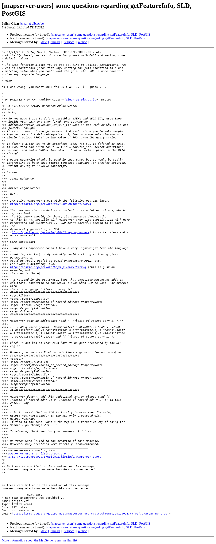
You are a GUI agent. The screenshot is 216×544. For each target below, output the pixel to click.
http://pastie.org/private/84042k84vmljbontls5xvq (50, 203)
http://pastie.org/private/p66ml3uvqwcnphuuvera (50, 232)
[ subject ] (69, 42)
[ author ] (82, 42)
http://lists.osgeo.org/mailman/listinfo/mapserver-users (54, 456)
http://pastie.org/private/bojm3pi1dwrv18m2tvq (48, 267)
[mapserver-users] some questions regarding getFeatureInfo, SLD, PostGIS (100, 34)
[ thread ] (56, 42)
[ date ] (44, 42)
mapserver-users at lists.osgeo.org (37, 453)
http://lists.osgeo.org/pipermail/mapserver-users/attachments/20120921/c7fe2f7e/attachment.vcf (90, 513)
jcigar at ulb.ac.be (32, 23)
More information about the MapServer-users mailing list (39, 540)
